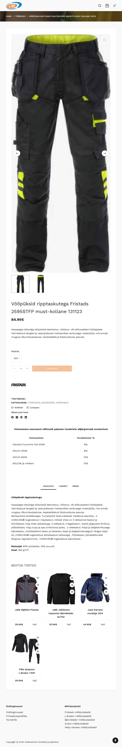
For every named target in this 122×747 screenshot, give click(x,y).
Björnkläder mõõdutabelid (80, 719)
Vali (35, 624)
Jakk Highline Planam (27, 609)
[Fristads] (18, 385)
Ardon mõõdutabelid (77, 723)
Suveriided (48, 403)
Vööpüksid (62, 403)
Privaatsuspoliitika (16, 716)
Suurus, (15, 351)
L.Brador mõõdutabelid (78, 716)
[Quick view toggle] (37, 592)
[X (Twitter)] (17, 417)
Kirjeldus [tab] (48, 486)
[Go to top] (115, 740)
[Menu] (114, 5)
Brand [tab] (76, 486)
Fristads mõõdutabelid (78, 712)
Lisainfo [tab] (63, 486)
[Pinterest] (21, 417)
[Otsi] (99, 5)
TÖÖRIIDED (34, 403)
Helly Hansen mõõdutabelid (81, 727)
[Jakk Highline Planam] (26, 588)
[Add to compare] (37, 585)
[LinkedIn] (26, 417)
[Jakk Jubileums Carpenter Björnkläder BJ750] (60, 588)
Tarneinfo (11, 719)
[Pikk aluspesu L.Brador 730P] (26, 648)
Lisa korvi (52, 368)
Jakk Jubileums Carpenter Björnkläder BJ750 (61, 613)
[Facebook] (12, 417)
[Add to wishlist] (37, 578)
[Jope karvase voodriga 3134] (95, 588)
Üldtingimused (14, 712)
